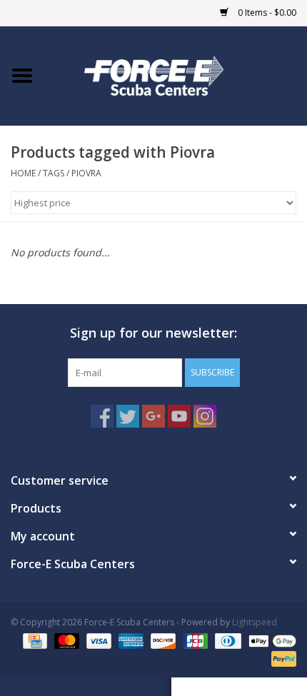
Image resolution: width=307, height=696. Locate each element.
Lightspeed (254, 622)
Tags (53, 173)
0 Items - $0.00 (266, 12)
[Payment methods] (33, 640)
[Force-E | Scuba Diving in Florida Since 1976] (175, 74)
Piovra (86, 173)
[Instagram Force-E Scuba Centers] (204, 416)
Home (23, 173)
